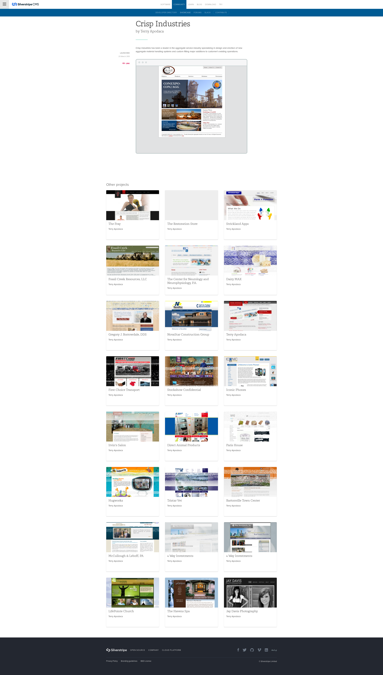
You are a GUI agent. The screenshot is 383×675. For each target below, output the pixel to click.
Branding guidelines (129, 661)
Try (220, 4)
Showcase (185, 12)
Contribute (221, 12)
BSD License (146, 661)
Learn (191, 4)
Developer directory (166, 12)
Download (210, 4)
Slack (208, 12)
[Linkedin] (265, 650)
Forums (198, 12)
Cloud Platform (171, 650)
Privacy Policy (112, 661)
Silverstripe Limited (269, 661)
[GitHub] (250, 650)
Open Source (137, 650)
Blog (199, 4)
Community (179, 4)
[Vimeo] (257, 650)
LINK (128, 63)
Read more (132, 215)
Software (165, 4)
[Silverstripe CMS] (25, 4)
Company (153, 650)
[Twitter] (243, 650)
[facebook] (236, 650)
